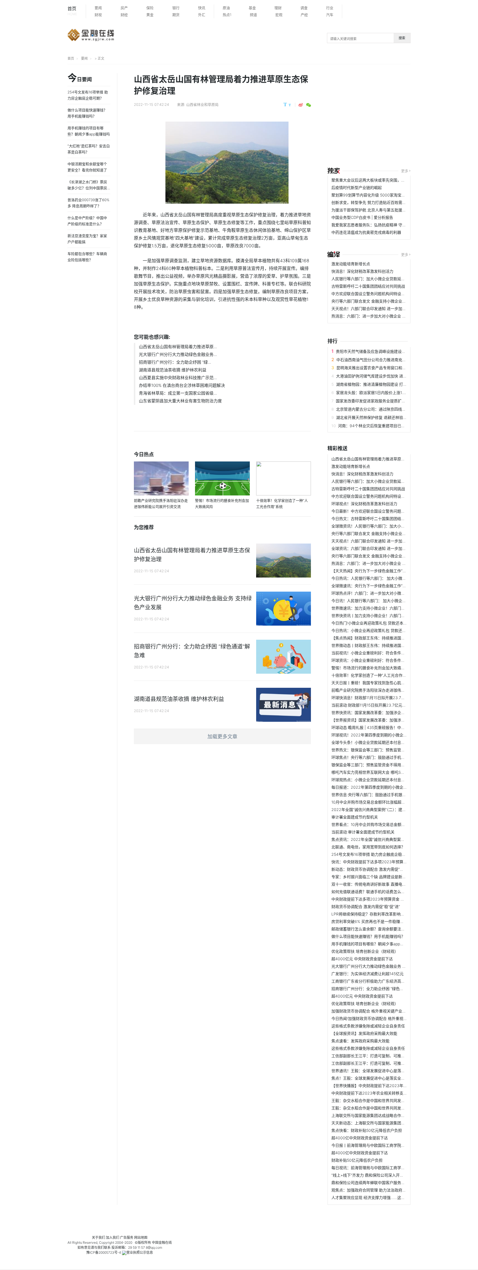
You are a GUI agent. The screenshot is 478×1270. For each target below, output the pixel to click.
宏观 (278, 14)
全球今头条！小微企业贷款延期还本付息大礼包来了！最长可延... (387, 742)
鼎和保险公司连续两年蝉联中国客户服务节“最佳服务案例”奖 (383, 1182)
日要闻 (79, 78)
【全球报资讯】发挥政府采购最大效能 (364, 1033)
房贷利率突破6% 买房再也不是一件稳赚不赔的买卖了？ (379, 921)
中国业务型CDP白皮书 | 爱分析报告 (362, 217)
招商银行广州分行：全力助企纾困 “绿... (175, 362)
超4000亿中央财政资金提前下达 (359, 1137)
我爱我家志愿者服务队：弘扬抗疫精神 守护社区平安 (376, 224)
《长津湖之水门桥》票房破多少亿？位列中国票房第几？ (87, 188)
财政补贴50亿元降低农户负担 (357, 1160)
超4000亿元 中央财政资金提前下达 (362, 958)
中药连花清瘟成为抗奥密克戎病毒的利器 (366, 232)
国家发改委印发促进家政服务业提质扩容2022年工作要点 (385, 400)
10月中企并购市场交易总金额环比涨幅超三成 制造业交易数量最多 (388, 802)
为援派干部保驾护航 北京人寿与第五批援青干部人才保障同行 (384, 210)
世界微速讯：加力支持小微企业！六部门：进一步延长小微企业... (387, 608)
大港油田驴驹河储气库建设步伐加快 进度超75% (377, 376)
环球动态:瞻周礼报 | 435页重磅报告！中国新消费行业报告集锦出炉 (389, 727)
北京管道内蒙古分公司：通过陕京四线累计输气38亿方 (383, 409)
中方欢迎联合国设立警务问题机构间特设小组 (370, 293)
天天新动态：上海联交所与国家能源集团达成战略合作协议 (381, 1123)
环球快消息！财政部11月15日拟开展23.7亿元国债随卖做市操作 (385, 697)
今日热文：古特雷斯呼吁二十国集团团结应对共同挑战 (377, 518)
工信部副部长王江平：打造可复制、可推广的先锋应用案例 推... (385, 1055)
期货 (176, 14)
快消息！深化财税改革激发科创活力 (362, 271)
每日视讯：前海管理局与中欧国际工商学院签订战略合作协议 (383, 1167)
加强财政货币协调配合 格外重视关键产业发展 (370, 1011)
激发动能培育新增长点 (350, 263)
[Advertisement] (403, 116)
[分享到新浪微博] (300, 105)
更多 (404, 171)
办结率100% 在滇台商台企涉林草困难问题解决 (182, 385)
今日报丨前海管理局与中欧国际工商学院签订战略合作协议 (381, 1145)
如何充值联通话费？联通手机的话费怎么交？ (370, 891)
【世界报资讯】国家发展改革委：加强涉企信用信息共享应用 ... (385, 720)
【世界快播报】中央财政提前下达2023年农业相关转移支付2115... (388, 1085)
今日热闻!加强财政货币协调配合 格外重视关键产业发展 (379, 1018)
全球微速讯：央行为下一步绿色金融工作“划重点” (373, 585)
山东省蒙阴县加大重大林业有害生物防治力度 (180, 400)
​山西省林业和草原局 (202, 104)
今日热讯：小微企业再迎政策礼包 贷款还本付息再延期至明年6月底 (389, 630)
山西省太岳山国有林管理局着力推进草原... (178, 346)
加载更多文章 (222, 736)
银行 (176, 8)
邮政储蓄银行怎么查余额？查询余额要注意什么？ (374, 929)
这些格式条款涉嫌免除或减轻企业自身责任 (368, 1026)
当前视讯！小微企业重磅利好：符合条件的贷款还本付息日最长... (387, 652)
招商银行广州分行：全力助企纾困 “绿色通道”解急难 (375, 988)
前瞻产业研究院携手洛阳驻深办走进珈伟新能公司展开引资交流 (385, 690)
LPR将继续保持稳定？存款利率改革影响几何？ (371, 914)
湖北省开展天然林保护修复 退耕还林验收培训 (375, 417)
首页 (72, 11)
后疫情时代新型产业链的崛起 (356, 187)
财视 (98, 14)
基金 (252, 8)
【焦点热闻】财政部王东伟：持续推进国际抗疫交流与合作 (381, 638)
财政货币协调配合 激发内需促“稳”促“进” (365, 906)
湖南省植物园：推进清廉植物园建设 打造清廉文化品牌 (383, 384)
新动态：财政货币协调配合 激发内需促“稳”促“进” (373, 869)
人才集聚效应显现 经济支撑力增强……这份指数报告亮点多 (381, 1197)
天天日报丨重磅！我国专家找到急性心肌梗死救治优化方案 (381, 682)
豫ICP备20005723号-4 (103, 1252)
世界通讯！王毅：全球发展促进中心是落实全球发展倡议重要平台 (387, 1070)
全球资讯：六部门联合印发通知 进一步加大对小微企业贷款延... (385, 548)
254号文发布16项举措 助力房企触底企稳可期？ (372, 854)
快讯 (201, 8)
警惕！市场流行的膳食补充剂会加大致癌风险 (370, 667)
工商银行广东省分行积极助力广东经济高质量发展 (374, 981)
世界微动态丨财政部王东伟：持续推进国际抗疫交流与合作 (381, 645)
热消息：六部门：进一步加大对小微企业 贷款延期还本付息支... (385, 316)
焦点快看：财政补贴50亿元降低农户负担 (366, 1130)
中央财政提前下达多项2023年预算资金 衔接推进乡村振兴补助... (387, 899)
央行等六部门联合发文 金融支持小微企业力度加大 (374, 301)
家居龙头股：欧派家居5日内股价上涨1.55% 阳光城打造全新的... (391, 392)
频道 (253, 14)
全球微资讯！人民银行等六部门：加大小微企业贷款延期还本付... (387, 526)
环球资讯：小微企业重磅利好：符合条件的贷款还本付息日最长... (387, 660)
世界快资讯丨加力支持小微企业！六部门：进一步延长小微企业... (387, 615)
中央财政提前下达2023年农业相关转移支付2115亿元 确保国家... (387, 1093)
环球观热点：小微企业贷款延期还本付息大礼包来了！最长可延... (387, 779)
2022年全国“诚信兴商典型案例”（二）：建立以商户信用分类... (384, 809)
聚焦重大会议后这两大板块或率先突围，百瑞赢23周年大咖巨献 (386, 180)
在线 (168, 1242)
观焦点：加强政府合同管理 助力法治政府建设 (370, 1190)
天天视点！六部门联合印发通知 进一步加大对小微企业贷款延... (385, 308)
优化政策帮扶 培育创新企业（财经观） (364, 951)
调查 (304, 8)
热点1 (227, 14)
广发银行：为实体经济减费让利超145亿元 (367, 973)
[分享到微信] (308, 105)
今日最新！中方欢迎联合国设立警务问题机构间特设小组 (379, 511)
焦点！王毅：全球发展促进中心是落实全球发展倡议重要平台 (383, 1078)
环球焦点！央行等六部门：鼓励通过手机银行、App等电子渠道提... (388, 757)
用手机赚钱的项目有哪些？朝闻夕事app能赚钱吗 (373, 943)
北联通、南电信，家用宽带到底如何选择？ (368, 846)
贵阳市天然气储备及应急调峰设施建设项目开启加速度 (382, 351)
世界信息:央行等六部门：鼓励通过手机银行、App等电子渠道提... (387, 794)
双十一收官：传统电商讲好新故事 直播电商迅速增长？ (378, 884)
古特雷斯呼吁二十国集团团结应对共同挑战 (368, 286)
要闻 (98, 8)
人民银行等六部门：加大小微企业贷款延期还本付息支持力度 (383, 278)
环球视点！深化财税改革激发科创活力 (364, 503)
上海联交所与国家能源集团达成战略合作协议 (370, 1115)
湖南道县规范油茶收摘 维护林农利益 (172, 369)
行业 (329, 8)
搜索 (402, 38)
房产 (124, 8)
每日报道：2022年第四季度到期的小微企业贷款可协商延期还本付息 (390, 787)
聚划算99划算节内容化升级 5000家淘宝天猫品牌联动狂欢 (381, 195)
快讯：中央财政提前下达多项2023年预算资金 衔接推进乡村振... (387, 861)
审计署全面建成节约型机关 (354, 817)
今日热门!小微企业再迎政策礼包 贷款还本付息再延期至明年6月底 (388, 623)
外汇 (201, 14)
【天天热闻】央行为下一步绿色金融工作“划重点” (373, 570)
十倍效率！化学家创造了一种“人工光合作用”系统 (373, 675)
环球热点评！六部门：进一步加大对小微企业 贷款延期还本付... (385, 593)
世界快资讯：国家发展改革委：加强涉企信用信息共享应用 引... (385, 712)
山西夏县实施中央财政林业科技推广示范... (178, 377)
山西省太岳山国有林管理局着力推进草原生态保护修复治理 (381, 458)
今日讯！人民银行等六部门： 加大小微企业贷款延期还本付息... (385, 600)
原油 (226, 8)
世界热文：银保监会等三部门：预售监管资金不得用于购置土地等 (387, 749)
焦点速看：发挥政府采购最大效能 (360, 1040)
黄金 (150, 14)
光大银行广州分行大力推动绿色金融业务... (178, 354)
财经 (124, 14)
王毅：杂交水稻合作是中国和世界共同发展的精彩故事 (377, 1100)
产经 (304, 14)
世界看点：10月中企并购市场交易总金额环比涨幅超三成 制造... (386, 824)
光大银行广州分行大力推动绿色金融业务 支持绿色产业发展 (382, 966)
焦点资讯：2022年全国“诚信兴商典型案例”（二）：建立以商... (384, 839)
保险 (150, 8)
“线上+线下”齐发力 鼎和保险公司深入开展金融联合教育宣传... (384, 1175)
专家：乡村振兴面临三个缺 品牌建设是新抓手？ (372, 876)
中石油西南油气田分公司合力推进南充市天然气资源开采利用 (388, 359)
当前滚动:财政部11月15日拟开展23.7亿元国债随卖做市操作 (382, 705)
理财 (278, 8)
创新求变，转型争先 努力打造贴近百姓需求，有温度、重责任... (385, 202)
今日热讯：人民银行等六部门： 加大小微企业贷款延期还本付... (385, 578)
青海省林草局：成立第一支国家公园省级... (178, 393)
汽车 (329, 14)
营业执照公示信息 (139, 1252)
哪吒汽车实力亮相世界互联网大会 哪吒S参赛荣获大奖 (377, 772)
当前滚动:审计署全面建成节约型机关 (362, 832)
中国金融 (158, 1242)
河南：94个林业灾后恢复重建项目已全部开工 (377, 425)
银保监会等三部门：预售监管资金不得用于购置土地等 (377, 764)
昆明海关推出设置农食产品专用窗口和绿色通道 (377, 367)
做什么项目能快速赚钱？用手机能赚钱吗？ (368, 936)
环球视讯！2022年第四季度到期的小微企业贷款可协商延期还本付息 (390, 735)
